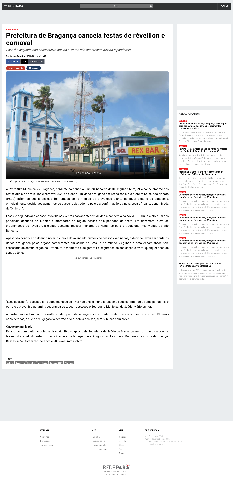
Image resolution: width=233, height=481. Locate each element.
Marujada (69, 363)
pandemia (42, 363)
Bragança (20, 363)
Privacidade (45, 441)
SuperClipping (99, 441)
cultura (10, 363)
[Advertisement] (116, 16)
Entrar (224, 6)
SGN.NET (97, 437)
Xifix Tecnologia (119, 475)
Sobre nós (44, 437)
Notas (121, 453)
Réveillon (31, 363)
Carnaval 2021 (56, 363)
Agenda (122, 441)
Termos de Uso (46, 445)
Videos (122, 449)
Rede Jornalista (99, 445)
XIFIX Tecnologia (100, 449)
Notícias (122, 437)
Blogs (121, 445)
